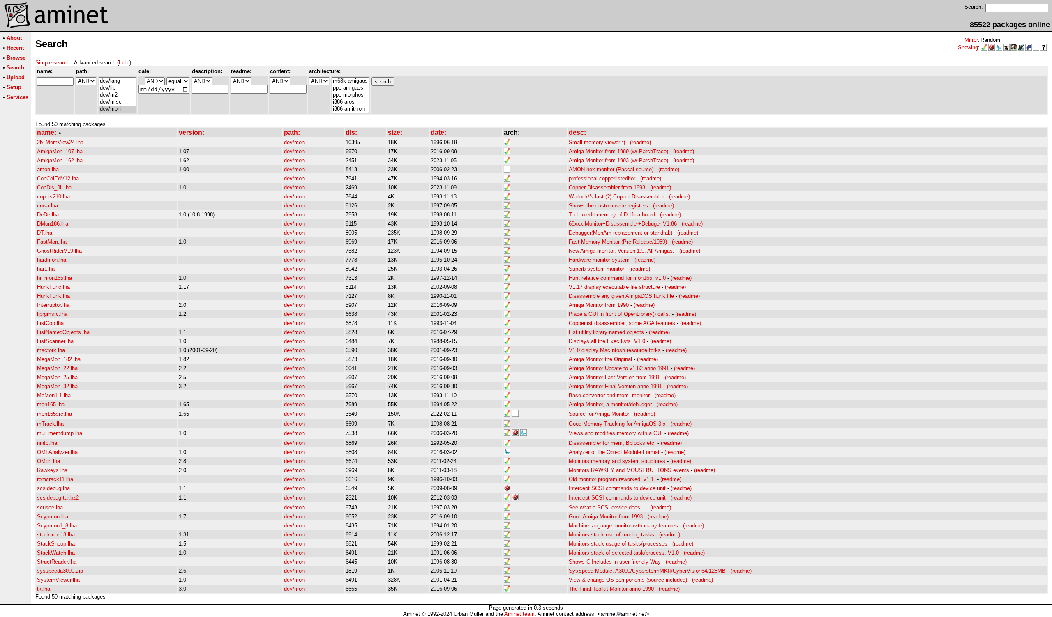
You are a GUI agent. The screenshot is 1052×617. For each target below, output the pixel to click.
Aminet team (519, 614)
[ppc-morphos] (350, 95)
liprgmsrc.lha (52, 314)
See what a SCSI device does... (607, 507)
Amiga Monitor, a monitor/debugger (610, 404)
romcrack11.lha (55, 479)
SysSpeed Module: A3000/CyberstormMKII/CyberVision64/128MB (647, 571)
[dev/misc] (117, 102)
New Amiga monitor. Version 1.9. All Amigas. (621, 251)
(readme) (640, 142)
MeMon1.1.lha (54, 395)
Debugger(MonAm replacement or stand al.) (620, 233)
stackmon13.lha (56, 535)
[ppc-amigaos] (350, 88)
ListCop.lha (50, 323)
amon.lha (48, 169)
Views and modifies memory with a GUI (616, 433)
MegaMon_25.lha (57, 377)
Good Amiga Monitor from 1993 (606, 516)
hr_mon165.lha (54, 278)
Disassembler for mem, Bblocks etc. (612, 443)
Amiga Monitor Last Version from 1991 (614, 377)
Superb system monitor (596, 269)
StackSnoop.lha (56, 544)
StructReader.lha (56, 562)
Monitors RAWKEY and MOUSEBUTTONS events (629, 470)
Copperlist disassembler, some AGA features (622, 323)
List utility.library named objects (606, 332)
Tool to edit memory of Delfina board (612, 215)
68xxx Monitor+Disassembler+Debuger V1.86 (623, 224)
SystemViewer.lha (58, 580)
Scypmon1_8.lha (57, 526)
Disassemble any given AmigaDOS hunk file (621, 296)
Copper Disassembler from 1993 (607, 187)
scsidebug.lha (53, 488)
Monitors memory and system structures (617, 461)
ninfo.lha (47, 443)
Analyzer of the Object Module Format (614, 452)
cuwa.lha (47, 206)
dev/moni (295, 142)
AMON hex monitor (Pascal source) (611, 169)
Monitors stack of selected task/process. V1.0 (624, 553)
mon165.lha (51, 404)
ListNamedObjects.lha (63, 332)
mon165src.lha (54, 414)
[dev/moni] (117, 109)
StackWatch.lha (56, 553)
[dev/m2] (117, 95)
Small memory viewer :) (597, 142)
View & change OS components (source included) (628, 580)
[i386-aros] (350, 102)
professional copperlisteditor (602, 178)
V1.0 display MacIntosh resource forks (615, 350)
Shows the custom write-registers (608, 206)
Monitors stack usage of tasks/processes (618, 544)
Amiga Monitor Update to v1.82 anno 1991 (619, 368)
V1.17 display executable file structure (614, 287)
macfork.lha (51, 350)
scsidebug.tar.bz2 (58, 498)
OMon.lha (48, 461)
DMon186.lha (52, 224)
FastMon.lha (52, 242)
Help (124, 63)
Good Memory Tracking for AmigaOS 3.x (617, 424)
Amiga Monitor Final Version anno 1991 (615, 386)
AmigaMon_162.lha (60, 160)
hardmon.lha (51, 260)
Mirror (971, 40)
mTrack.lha (50, 424)
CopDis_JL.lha (54, 187)
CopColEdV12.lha (58, 178)
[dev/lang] (117, 81)
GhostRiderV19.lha (59, 251)
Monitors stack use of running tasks (611, 535)
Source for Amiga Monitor (599, 414)
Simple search (52, 63)
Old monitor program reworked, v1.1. (612, 479)
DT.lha (44, 233)
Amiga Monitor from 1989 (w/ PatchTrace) (618, 151)
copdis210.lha (53, 196)
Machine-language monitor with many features (623, 526)
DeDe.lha (48, 215)
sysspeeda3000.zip (60, 571)
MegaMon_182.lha (59, 359)
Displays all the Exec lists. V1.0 (607, 341)
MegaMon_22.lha (57, 368)
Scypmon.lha (52, 516)
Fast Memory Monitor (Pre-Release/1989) (618, 242)
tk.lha (43, 589)
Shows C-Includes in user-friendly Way (615, 562)
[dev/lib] (117, 88)
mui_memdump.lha (59, 433)
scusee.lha (50, 507)
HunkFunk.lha (53, 296)
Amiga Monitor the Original (600, 359)
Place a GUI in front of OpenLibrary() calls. (619, 314)
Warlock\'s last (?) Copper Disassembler (616, 196)
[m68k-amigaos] (350, 81)
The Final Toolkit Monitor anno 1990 (611, 589)
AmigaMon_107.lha (60, 151)
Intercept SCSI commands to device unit (617, 488)
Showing (968, 47)
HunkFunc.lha (53, 287)
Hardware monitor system (599, 260)
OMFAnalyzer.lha (57, 452)
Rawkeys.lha (52, 470)
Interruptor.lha (53, 305)
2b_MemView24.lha (60, 142)
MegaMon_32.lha (57, 386)
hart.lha (46, 269)
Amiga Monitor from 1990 (599, 305)
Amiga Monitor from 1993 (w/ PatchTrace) (618, 160)
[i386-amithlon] (350, 109)
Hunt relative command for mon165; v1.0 (617, 278)
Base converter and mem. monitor (609, 395)
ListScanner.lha (55, 341)
